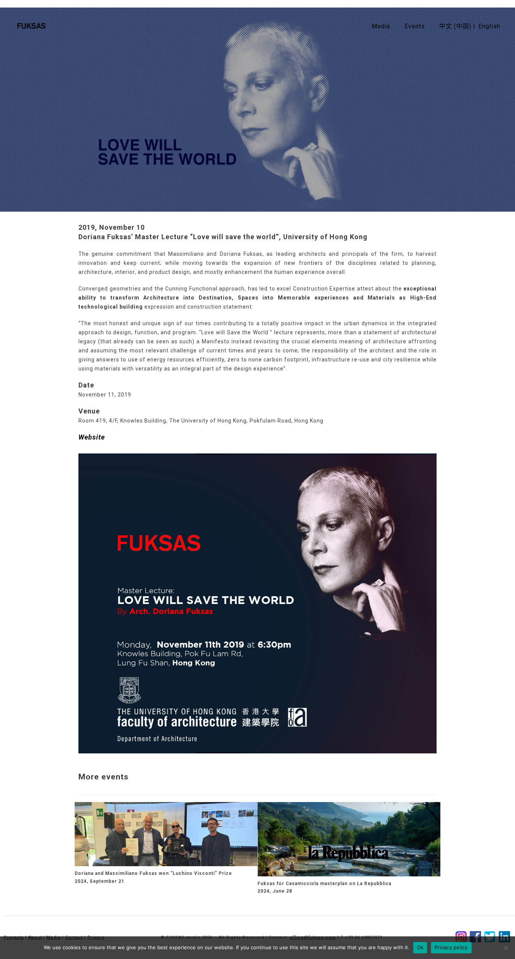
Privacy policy (451, 947)
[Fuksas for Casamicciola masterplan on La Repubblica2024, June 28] (349, 839)
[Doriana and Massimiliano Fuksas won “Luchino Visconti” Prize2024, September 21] (166, 834)
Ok (420, 947)
